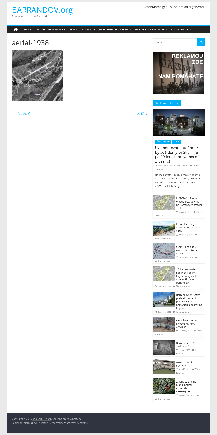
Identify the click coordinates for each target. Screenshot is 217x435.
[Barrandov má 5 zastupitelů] (164, 341)
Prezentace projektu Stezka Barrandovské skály (188, 227)
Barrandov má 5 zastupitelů (185, 344)
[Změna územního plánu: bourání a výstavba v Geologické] (164, 380)
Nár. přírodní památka (150, 29)
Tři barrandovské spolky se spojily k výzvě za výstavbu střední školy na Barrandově (187, 276)
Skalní (176, 141)
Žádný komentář (163, 238)
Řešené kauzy (179, 29)
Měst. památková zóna (114, 29)
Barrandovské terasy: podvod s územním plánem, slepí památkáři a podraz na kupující (189, 301)
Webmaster (182, 165)
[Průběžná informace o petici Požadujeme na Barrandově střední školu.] (164, 196)
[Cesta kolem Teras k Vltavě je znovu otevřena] (164, 318)
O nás (25, 29)
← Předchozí (21, 114)
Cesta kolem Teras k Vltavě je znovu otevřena (186, 323)
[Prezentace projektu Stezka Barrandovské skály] (164, 222)
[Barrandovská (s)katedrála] (164, 360)
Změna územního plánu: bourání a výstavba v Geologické (186, 386)
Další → (141, 114)
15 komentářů (182, 311)
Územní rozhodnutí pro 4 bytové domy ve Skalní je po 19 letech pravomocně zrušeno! (177, 154)
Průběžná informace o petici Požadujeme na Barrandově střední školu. (189, 203)
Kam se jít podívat (81, 29)
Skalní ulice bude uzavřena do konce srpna (187, 250)
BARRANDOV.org (42, 9)
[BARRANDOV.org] (15, 29)
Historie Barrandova (49, 29)
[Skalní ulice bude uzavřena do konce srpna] (164, 245)
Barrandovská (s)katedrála (184, 364)
